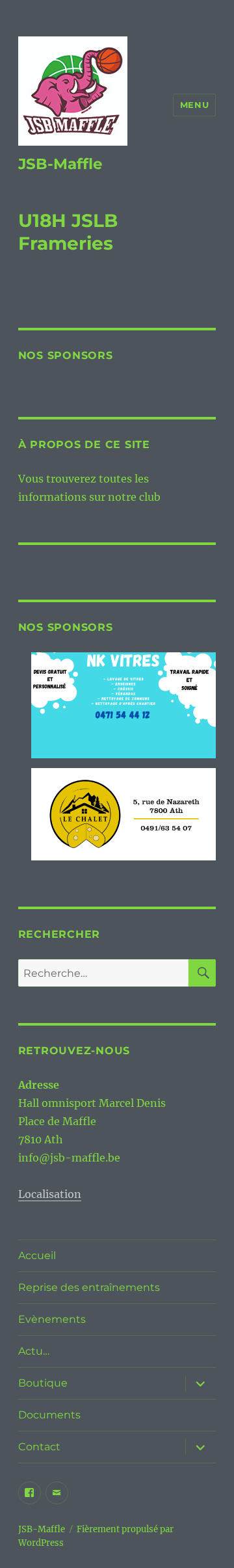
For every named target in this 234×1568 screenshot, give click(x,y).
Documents (49, 1415)
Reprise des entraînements (89, 1287)
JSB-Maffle (60, 164)
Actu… (33, 1351)
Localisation (49, 1194)
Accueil (37, 1255)
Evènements (52, 1319)
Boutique (43, 1383)
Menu (194, 105)
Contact (39, 1447)
